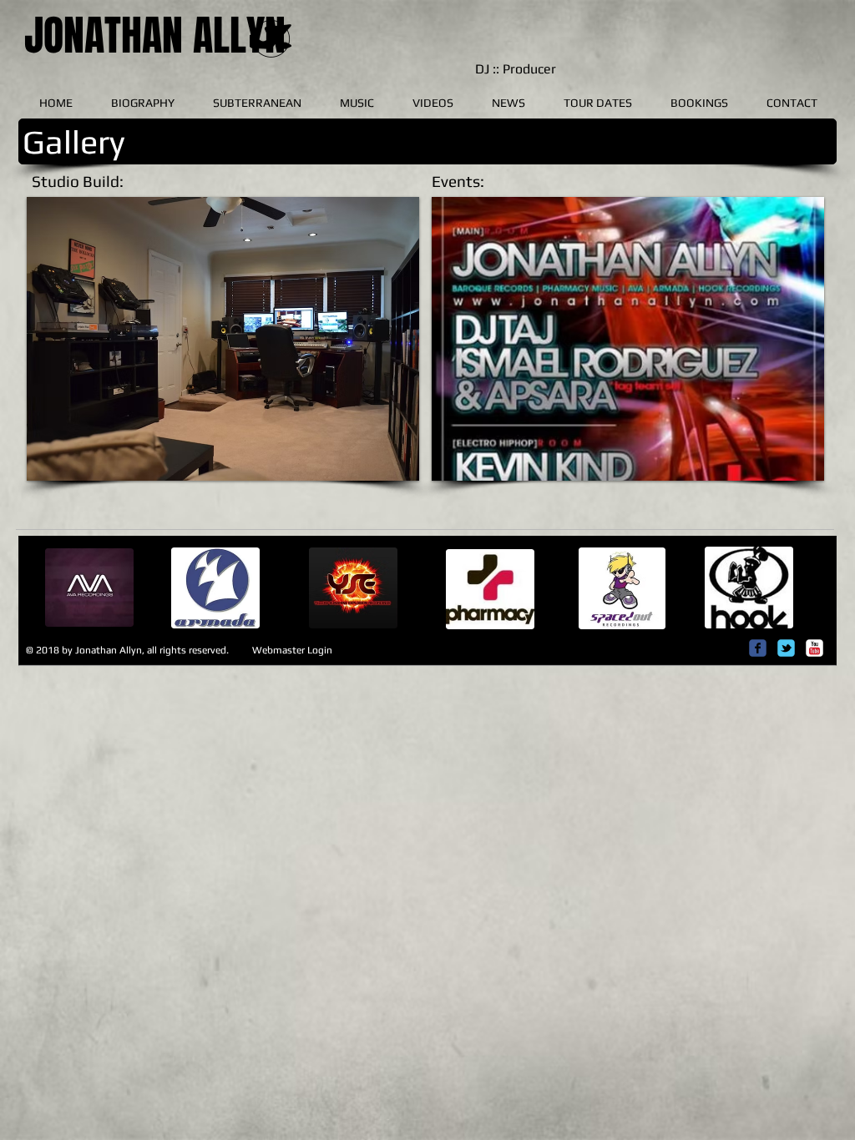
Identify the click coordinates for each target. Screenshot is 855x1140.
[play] (378, 466)
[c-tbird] (786, 648)
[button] (223, 339)
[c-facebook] (757, 648)
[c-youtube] (814, 648)
